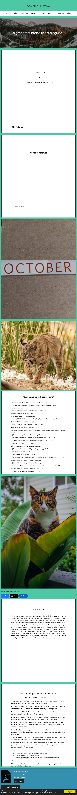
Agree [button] (70, 792)
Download (19, 781)
